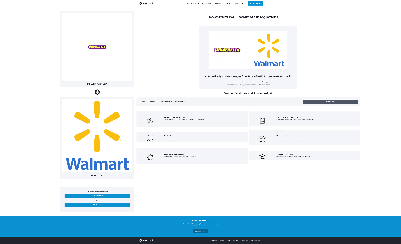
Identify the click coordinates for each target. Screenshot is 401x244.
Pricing (214, 240)
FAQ (243, 3)
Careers (245, 240)
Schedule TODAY (200, 231)
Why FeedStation (193, 3)
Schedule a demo (255, 3)
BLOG (236, 3)
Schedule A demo (97, 196)
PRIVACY (236, 240)
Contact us (97, 205)
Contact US (255, 240)
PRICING (229, 3)
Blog (222, 240)
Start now (330, 101)
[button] (219, 3)
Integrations (206, 3)
